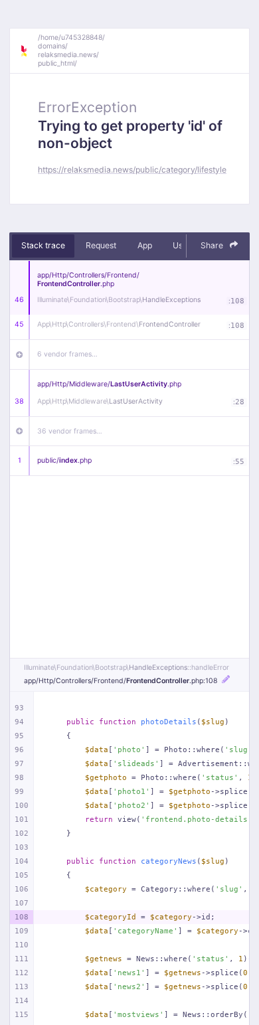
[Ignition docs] (28, 51)
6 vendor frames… (67, 354)
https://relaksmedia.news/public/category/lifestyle (132, 170)
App (144, 245)
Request (101, 245)
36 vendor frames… (69, 431)
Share (213, 245)
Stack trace (43, 245)
